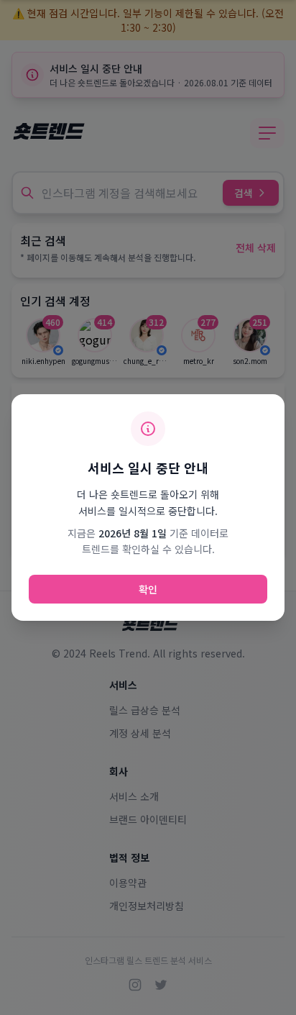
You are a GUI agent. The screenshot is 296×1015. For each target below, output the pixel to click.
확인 (148, 589)
